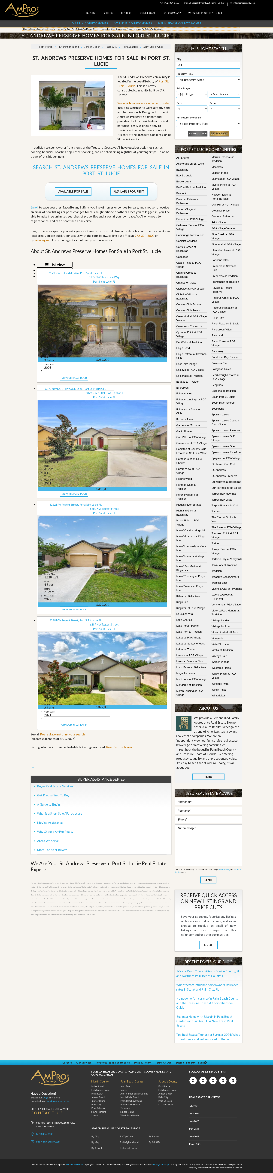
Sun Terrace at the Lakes (226, 487)
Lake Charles (184, 619)
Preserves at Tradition (225, 276)
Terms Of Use (163, 1062)
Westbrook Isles (221, 667)
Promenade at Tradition (225, 281)
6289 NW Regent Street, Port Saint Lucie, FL (75, 620)
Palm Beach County (131, 1081)
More (208, 776)
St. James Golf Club (223, 464)
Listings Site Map (161, 1164)
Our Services (83, 1062)
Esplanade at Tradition (189, 375)
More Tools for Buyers (52, 850)
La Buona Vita (184, 613)
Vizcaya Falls (220, 656)
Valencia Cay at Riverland (227, 588)
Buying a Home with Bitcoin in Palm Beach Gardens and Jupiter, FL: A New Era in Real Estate (204, 1021)
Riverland (217, 335)
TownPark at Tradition (224, 565)
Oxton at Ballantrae (223, 216)
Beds (179, 103)
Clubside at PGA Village (190, 288)
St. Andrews (219, 470)
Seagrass (217, 385)
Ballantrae (182, 169)
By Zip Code (126, 1136)
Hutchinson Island (68, 46)
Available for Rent (129, 191)
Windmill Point (220, 683)
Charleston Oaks (186, 282)
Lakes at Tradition (186, 649)
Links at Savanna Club (189, 661)
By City (95, 1136)
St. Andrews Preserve (224, 476)
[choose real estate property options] (198, 134)
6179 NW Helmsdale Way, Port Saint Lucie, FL (75, 273)
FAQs (45, 1097)
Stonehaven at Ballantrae (226, 481)
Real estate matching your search (62, 734)
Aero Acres (182, 157)
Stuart (94, 1115)
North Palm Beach (129, 1097)
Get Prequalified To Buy (53, 795)
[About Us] (183, 723)
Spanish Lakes (220, 414)
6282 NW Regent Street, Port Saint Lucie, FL (75, 504)
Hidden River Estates (188, 504)
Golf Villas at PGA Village (191, 437)
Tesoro (215, 511)
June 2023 (194, 1121)
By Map (95, 1142)
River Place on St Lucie (225, 323)
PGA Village (219, 222)
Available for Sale (73, 191)
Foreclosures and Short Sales (113, 1062)
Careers (67, 1062)
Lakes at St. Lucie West (190, 643)
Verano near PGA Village (226, 604)
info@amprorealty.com (244, 2)
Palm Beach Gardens (131, 1100)
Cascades (182, 256)
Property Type (185, 73)
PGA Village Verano (223, 228)
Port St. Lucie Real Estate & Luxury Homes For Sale (93, 29)
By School (96, 1148)
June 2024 (194, 1113)
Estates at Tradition (187, 381)
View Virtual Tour (74, 377)
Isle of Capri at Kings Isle (191, 530)
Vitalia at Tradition (222, 650)
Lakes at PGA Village (188, 637)
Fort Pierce (45, 46)
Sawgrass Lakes (221, 369)
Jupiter (124, 1089)
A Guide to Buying (49, 804)
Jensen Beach (92, 46)
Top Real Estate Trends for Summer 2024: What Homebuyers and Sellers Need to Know (208, 1037)
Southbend (218, 408)
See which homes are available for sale (143, 103)
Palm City (111, 46)
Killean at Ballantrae (188, 596)
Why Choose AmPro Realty (55, 831)
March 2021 (195, 1144)
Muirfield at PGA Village (226, 178)
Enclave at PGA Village (190, 369)
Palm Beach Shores (130, 1104)
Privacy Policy (224, 869)
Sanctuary (218, 351)
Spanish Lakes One (223, 446)
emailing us (41, 240)
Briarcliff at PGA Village (190, 219)
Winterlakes (219, 695)
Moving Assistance (50, 822)
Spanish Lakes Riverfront (226, 452)
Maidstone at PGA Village (191, 679)
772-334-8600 (144, 235)
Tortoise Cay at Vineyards (227, 559)
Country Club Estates (189, 304)
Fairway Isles (184, 393)
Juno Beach (126, 1086)
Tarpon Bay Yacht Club (225, 505)
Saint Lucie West (153, 46)
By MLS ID (154, 1142)
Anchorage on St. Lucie (190, 163)
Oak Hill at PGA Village (225, 204)
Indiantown (97, 1093)
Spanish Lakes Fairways (226, 430)
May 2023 (194, 1129)
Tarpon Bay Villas (222, 499)
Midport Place (220, 172)
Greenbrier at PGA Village (191, 443)
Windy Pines (219, 689)
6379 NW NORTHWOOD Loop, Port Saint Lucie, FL (75, 388)
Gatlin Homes (184, 431)
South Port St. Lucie (223, 396)
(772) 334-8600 (171, 2)
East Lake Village (186, 364)
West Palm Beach (129, 1115)
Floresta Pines (184, 419)
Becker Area (183, 181)
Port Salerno (98, 1108)
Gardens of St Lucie (188, 425)
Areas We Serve (48, 841)
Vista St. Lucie (220, 644)
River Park (218, 317)
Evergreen (182, 387)
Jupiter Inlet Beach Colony (134, 1093)
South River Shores (223, 402)
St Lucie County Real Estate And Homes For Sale (50, 29)
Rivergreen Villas (222, 329)
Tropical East (219, 582)
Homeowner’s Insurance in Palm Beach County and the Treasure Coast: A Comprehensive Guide (207, 1003)
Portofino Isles (220, 260)
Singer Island (127, 1111)
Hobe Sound (97, 1086)
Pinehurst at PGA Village (226, 244)
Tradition (217, 570)
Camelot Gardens (186, 240)
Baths (212, 103)
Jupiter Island (98, 1100)
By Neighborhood (129, 1142)
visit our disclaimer (74, 1164)
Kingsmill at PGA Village (190, 608)
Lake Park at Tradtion (189, 631)
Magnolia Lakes (185, 673)
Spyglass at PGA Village (226, 458)
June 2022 (194, 1136)
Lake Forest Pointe (187, 625)
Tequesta (125, 1108)
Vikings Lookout (221, 626)
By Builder (154, 1136)
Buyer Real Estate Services (55, 786)
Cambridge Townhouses (190, 235)
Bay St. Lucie (184, 175)
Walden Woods (220, 661)
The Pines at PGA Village (226, 527)
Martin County (100, 1081)
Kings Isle (182, 602)
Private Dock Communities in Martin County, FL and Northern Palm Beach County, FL (208, 973)
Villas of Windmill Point (225, 632)
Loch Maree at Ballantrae (191, 667)
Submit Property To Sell (190, 1062)
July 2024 (193, 1106)
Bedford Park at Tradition (191, 187)
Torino (215, 543)
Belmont (181, 193)
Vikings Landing (221, 620)
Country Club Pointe (188, 310)
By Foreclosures (128, 1148)
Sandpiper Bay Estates (225, 357)
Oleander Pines (221, 210)
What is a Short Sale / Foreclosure (59, 813)
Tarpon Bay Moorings (224, 493)
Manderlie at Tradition (189, 684)
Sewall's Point (98, 1111)
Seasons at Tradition (224, 390)
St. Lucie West (165, 1104)
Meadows (217, 167)
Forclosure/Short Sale (189, 117)
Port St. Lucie (130, 46)
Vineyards (217, 638)
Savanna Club (220, 363)
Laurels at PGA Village (189, 655)
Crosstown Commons (189, 326)
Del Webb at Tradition (189, 342)
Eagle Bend (183, 348)
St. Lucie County (167, 1081)
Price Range (183, 88)
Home (26, 29)
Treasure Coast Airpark (225, 576)
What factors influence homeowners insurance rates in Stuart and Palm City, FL (207, 987)
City (179, 59)
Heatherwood (184, 478)
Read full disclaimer (119, 747)
